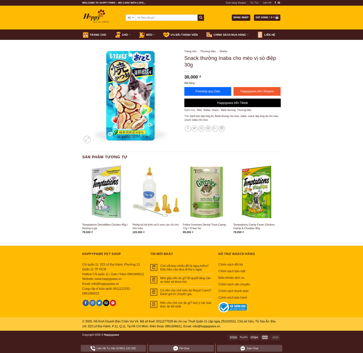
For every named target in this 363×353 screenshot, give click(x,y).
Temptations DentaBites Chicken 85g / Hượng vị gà (105, 226)
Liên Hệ (267, 2)
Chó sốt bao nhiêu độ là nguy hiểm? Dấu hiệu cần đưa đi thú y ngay (184, 267)
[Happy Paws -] (101, 18)
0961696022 (90, 293)
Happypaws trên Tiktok (232, 102)
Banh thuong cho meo (227, 116)
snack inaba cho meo (196, 119)
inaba (243, 116)
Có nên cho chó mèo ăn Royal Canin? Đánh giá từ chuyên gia (185, 292)
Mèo (149, 34)
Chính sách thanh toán (233, 291)
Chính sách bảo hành (232, 297)
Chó (125, 34)
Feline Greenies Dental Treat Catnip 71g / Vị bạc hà (204, 226)
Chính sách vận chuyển (234, 284)
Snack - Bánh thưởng (224, 110)
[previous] (82, 202)
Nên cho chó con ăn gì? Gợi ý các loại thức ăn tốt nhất (185, 304)
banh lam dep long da (201, 116)
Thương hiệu (208, 51)
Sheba (223, 51)
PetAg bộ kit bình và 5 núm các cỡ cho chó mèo (156, 226)
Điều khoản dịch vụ (231, 277)
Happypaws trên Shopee (257, 91)
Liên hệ (269, 34)
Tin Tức (254, 2)
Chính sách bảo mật (231, 271)
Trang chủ (98, 34)
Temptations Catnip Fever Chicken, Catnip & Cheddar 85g (254, 226)
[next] (279, 202)
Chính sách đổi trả (230, 264)
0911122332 (121, 288)
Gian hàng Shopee (236, 2)
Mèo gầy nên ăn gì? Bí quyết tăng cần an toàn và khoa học (185, 280)
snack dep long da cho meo (263, 116)
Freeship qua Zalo (207, 91)
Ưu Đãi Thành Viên (184, 34)
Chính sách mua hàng (229, 34)
